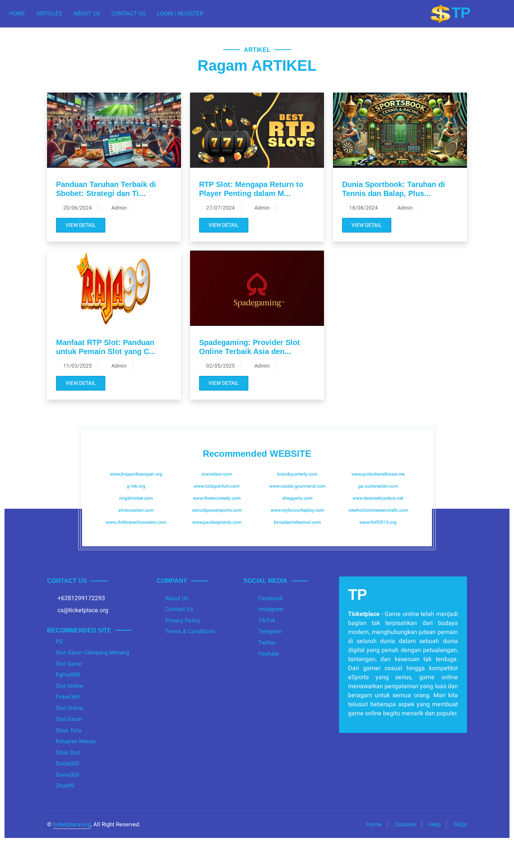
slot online (69, 686)
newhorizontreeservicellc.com (378, 510)
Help (435, 824)
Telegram (269, 631)
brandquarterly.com (297, 474)
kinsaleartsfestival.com (297, 522)
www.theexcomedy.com (216, 498)
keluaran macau (76, 741)
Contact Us (128, 13)
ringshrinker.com (136, 498)
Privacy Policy (182, 620)
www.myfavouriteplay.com (297, 510)
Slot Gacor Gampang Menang (92, 652)
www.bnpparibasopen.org (136, 474)
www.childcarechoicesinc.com (136, 522)
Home (17, 13)
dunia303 (67, 763)
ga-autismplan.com (378, 486)
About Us (86, 13)
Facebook (270, 598)
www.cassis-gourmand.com (297, 486)
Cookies (405, 824)
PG (59, 641)
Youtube (268, 653)
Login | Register (180, 13)
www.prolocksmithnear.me (378, 474)
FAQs (460, 824)
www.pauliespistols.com (216, 522)
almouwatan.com (136, 510)
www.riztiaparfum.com (216, 486)
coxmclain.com (216, 474)
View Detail (80, 225)
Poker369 (67, 697)
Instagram (270, 609)
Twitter (266, 643)
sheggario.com (297, 498)
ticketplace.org (72, 824)
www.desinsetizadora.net (378, 498)
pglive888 (68, 675)
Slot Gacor (69, 664)
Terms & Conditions (190, 631)
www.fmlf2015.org (378, 522)
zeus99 (65, 785)
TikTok (266, 620)
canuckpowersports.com (217, 510)
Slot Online (69, 708)
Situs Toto (69, 730)
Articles (49, 13)
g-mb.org (136, 486)
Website (290, 454)
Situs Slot (68, 752)
